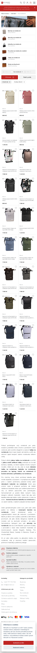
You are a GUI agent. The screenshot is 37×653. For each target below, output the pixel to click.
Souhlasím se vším (18, 643)
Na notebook (18, 72)
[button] (27, 77)
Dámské (13, 13)
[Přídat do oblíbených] (15, 90)
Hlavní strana (5, 13)
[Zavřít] (35, 7)
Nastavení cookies (18, 647)
